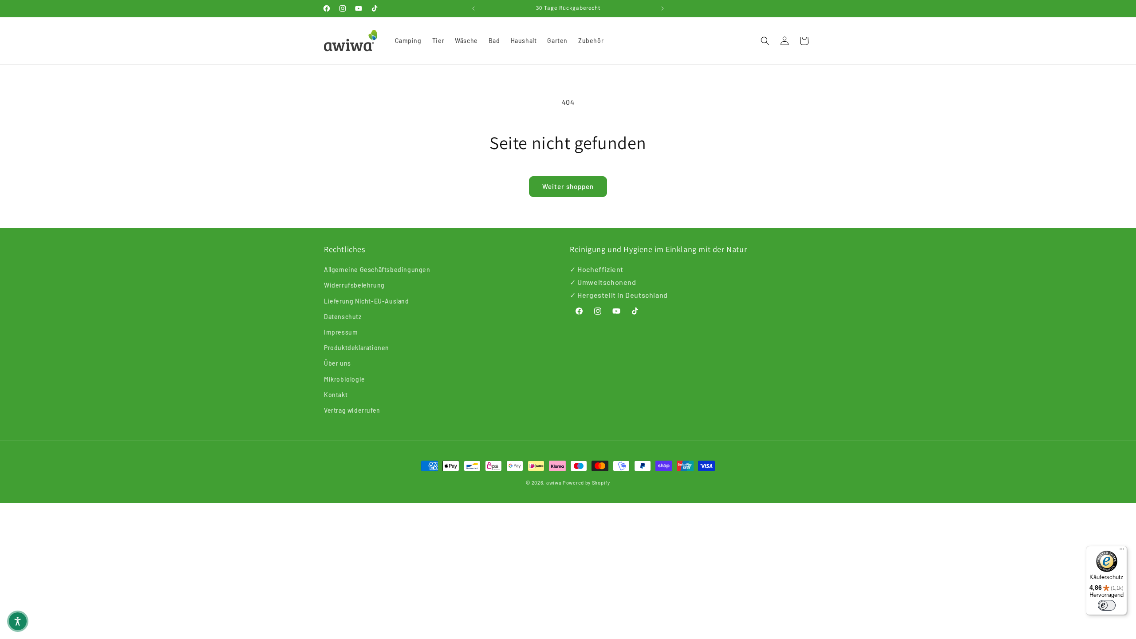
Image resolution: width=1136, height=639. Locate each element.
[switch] (1107, 605)
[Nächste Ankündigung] (662, 8)
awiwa (554, 482)
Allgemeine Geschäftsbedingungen (377, 269)
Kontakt (335, 394)
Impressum (341, 332)
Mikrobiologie (344, 379)
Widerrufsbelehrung (354, 285)
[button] (765, 41)
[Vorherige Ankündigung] (473, 8)
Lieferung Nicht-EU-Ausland (366, 301)
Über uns (337, 363)
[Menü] (1121, 551)
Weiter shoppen (568, 186)
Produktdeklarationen (356, 347)
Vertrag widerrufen (352, 410)
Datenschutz (343, 316)
